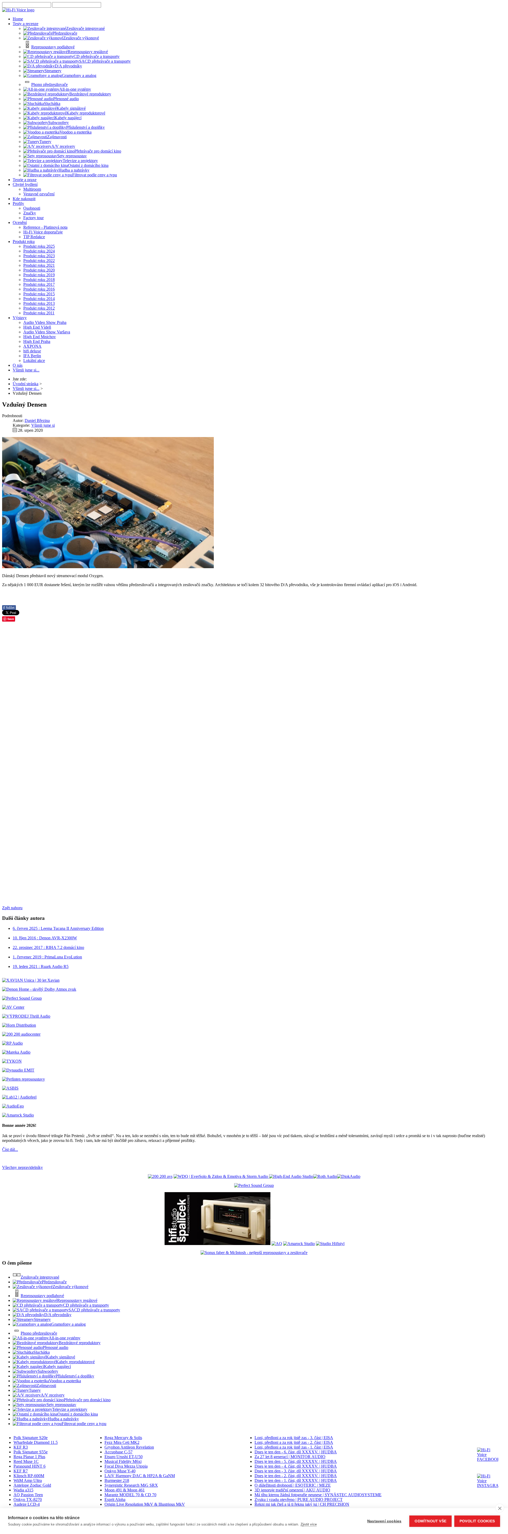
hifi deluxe (32, 351)
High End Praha (36, 341)
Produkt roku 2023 (39, 256)
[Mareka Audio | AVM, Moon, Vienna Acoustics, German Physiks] (16, 1052)
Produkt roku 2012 (39, 308)
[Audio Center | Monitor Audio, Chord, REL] (21, 1034)
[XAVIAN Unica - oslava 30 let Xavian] (31, 980)
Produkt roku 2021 (39, 265)
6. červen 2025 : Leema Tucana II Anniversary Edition (58, 928)
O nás (17, 365)
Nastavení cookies (384, 1521)
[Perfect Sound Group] (22, 998)
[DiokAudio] (348, 1176)
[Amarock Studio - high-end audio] (18, 1115)
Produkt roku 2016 (39, 289)
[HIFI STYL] (330, 1243)
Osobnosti (31, 208)
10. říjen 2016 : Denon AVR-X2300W (45, 938)
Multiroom (32, 189)
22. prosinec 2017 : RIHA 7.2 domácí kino (48, 947)
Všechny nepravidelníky (22, 1167)
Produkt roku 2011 (39, 313)
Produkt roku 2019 (39, 275)
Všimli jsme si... (26, 370)
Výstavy (20, 317)
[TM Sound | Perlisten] (23, 1079)
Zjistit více (309, 1524)
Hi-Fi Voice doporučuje (43, 232)
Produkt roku (24, 241)
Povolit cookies (477, 1521)
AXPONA (32, 346)
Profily (18, 203)
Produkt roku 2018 (39, 279)
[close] (499, 1508)
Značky (29, 213)
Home (18, 19)
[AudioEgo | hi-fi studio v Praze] (13, 1106)
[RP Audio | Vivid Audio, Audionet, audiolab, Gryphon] (12, 1043)
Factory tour (33, 217)
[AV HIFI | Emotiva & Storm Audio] (221, 1176)
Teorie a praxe (25, 179)
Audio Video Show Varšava (46, 332)
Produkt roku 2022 (39, 260)
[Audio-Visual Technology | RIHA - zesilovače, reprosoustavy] (160, 1176)
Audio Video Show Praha (44, 322)
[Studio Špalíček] (217, 1243)
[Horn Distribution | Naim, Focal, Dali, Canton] (19, 1025)
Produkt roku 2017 (39, 284)
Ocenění (20, 222)
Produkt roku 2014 (39, 298)
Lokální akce (34, 360)
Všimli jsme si (43, 425)
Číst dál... (10, 1149)
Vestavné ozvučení (39, 194)
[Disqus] (254, 692)
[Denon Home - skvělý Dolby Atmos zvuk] (39, 989)
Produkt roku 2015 (39, 294)
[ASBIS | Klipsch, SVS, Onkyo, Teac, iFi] (10, 1088)
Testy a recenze (25, 23)
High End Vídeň (37, 327)
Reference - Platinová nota (45, 227)
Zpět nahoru (12, 908)
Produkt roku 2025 (39, 246)
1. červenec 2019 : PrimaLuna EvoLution (47, 957)
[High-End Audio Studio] (291, 1176)
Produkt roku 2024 (39, 251)
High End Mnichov (39, 336)
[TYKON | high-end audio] (12, 1061)
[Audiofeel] (19, 1097)
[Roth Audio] (325, 1176)
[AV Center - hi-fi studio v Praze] (13, 1007)
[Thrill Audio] (26, 1016)
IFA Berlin (32, 355)
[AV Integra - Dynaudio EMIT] (18, 1070)
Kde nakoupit (24, 198)
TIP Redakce (34, 237)
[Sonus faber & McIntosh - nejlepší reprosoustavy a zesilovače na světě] (254, 1252)
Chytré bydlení (25, 184)
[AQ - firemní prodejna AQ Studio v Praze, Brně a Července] (276, 1243)
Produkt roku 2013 (39, 303)
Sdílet (9, 608)
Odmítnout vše (430, 1521)
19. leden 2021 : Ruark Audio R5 (41, 966)
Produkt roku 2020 (39, 270)
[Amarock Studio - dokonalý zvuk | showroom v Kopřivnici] (299, 1243)
